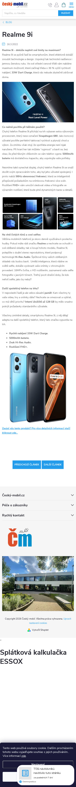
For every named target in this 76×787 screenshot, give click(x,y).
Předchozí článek (26, 464)
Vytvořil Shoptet (40, 630)
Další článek (53, 464)
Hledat (65, 13)
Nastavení (38, 764)
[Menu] (71, 4)
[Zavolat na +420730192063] (50, 5)
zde (23, 756)
